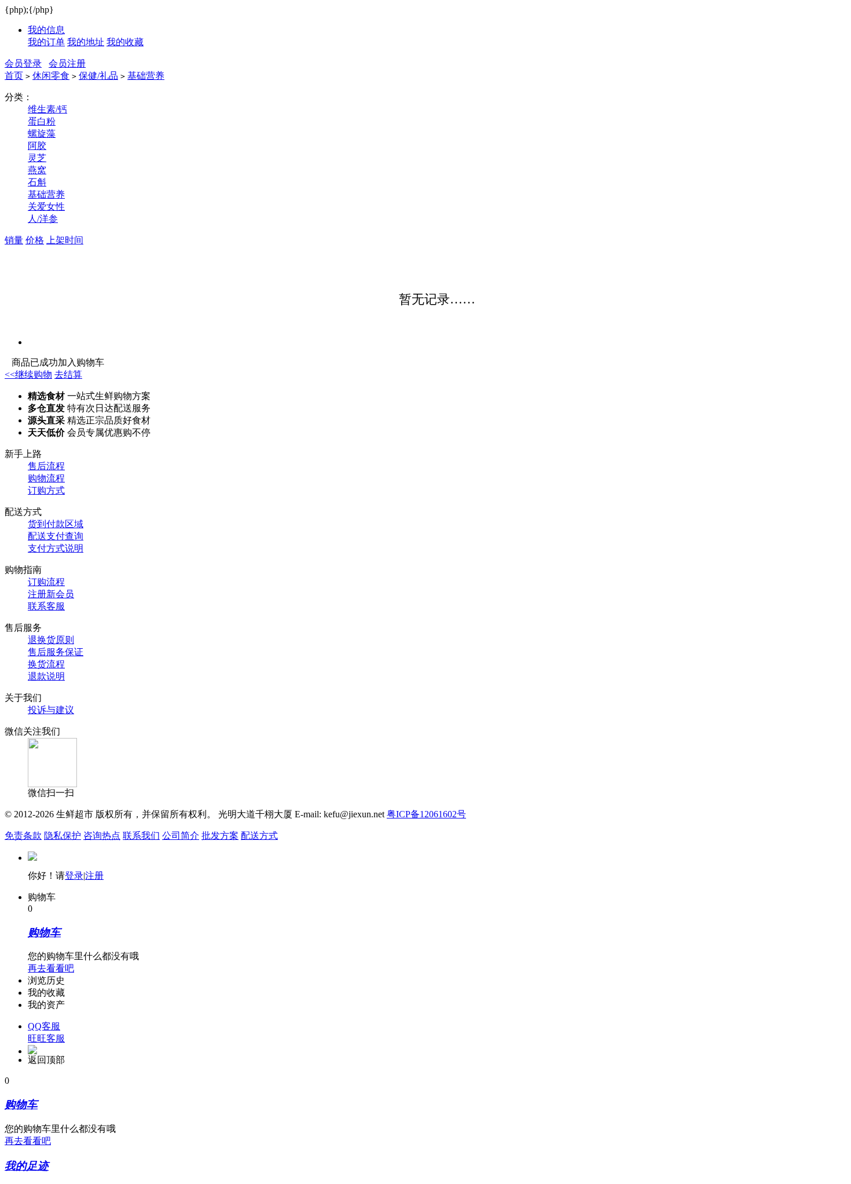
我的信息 (46, 30)
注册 (94, 875)
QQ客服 (44, 1026)
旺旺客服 (46, 1038)
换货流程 (46, 664)
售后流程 (46, 466)
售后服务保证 (55, 652)
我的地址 (85, 42)
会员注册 (67, 63)
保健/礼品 (98, 76)
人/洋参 (43, 219)
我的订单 (46, 42)
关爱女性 (46, 206)
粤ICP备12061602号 (426, 814)
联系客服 (46, 606)
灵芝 (37, 158)
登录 (74, 875)
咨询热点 (101, 836)
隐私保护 (62, 836)
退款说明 (46, 676)
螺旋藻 (42, 133)
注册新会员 (51, 594)
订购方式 (46, 490)
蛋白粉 (42, 121)
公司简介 (180, 836)
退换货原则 (51, 640)
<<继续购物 (28, 374)
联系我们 (141, 836)
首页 (14, 76)
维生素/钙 (47, 109)
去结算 (68, 374)
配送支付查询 (55, 536)
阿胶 (37, 146)
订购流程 (46, 582)
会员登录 (23, 63)
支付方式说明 (55, 548)
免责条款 (23, 836)
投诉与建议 (51, 710)
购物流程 (46, 478)
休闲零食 (50, 76)
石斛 (37, 182)
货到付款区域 (55, 524)
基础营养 (145, 76)
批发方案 (220, 836)
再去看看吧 (51, 968)
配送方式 (259, 836)
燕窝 (37, 170)
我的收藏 (125, 42)
